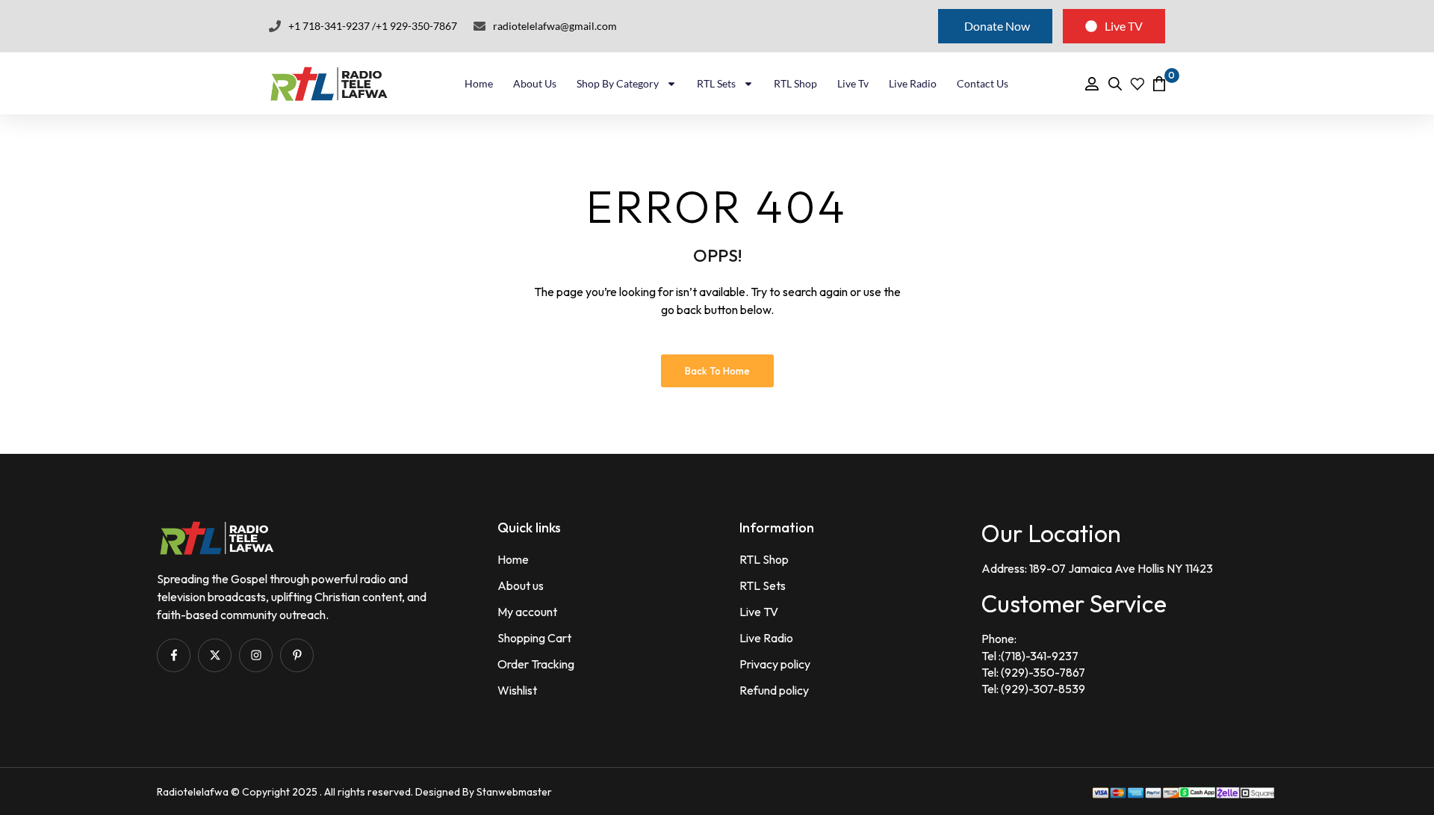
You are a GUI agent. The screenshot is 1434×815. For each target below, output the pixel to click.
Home (479, 83)
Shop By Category (618, 83)
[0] (1158, 83)
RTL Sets (716, 83)
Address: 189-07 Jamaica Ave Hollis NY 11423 (1097, 568)
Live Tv (853, 83)
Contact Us (982, 83)
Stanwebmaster (514, 792)
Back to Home (717, 371)
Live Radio (913, 83)
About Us (534, 83)
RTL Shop (795, 83)
